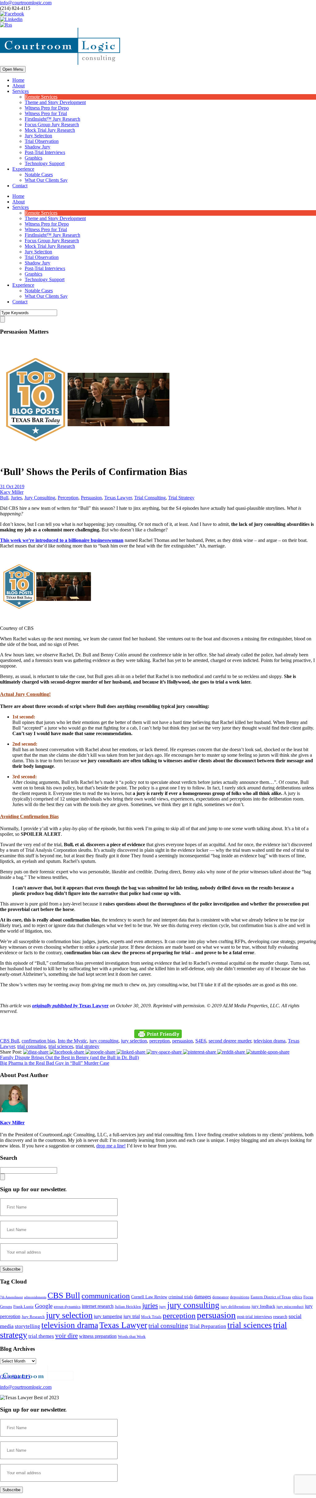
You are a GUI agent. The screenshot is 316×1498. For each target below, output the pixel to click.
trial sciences (60, 1046)
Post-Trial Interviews (45, 152)
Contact (19, 185)
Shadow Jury (37, 146)
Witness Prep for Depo (47, 107)
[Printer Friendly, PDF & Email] (158, 1034)
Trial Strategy (181, 497)
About (18, 85)
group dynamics (67, 1307)
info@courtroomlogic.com (26, 2)
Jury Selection (38, 135)
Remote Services (41, 96)
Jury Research (33, 1317)
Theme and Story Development (55, 102)
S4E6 (200, 1040)
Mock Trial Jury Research (50, 130)
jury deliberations (235, 1307)
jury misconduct (290, 1307)
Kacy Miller (11, 492)
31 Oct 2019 (12, 486)
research (280, 1316)
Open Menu (12, 69)
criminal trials (180, 1296)
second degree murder (230, 1040)
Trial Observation (42, 141)
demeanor (220, 1297)
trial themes (41, 1336)
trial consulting (31, 1046)
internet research (98, 1306)
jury (162, 1307)
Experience (23, 169)
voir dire (66, 1335)
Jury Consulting (39, 497)
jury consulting (103, 1040)
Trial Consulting (150, 497)
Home (18, 80)
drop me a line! (111, 1145)
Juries (16, 497)
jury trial (131, 1316)
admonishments (35, 1297)
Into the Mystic (72, 1040)
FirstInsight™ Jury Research (52, 119)
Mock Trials (151, 1317)
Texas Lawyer (118, 497)
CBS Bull (9, 1040)
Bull (4, 497)
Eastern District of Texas (271, 1297)
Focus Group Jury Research (52, 124)
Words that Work (132, 1336)
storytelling (27, 1326)
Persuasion (91, 497)
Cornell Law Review (149, 1296)
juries (150, 1305)
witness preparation (98, 1336)
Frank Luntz (23, 1307)
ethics (297, 1297)
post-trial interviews (254, 1316)
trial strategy (87, 1046)
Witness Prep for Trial (46, 113)
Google (43, 1306)
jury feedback (263, 1306)
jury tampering (108, 1316)
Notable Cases (39, 174)
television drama (269, 1040)
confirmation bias (38, 1040)
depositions (239, 1297)
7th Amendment (11, 1297)
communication (105, 1296)
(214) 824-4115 (15, 1376)
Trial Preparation (207, 1326)
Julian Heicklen (128, 1307)
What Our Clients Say (46, 180)
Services (20, 91)
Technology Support (44, 163)
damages (202, 1296)
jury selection (134, 1040)
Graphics (33, 157)
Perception (68, 497)
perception (159, 1040)
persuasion (182, 1040)
